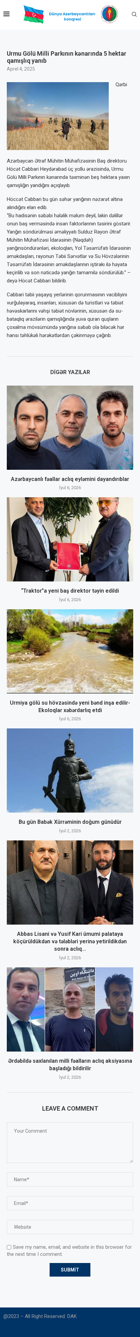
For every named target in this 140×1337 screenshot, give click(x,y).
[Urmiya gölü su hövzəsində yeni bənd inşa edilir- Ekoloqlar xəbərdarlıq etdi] (70, 651)
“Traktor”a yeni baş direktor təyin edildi (70, 591)
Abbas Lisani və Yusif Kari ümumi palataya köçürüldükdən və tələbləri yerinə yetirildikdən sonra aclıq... (70, 941)
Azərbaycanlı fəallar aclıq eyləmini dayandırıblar (70, 479)
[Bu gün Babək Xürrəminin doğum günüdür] (70, 770)
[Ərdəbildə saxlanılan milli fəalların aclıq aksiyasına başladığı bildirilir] (70, 1009)
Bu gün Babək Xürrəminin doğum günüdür (70, 822)
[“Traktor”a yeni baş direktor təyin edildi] (70, 539)
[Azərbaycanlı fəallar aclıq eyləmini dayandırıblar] (70, 428)
